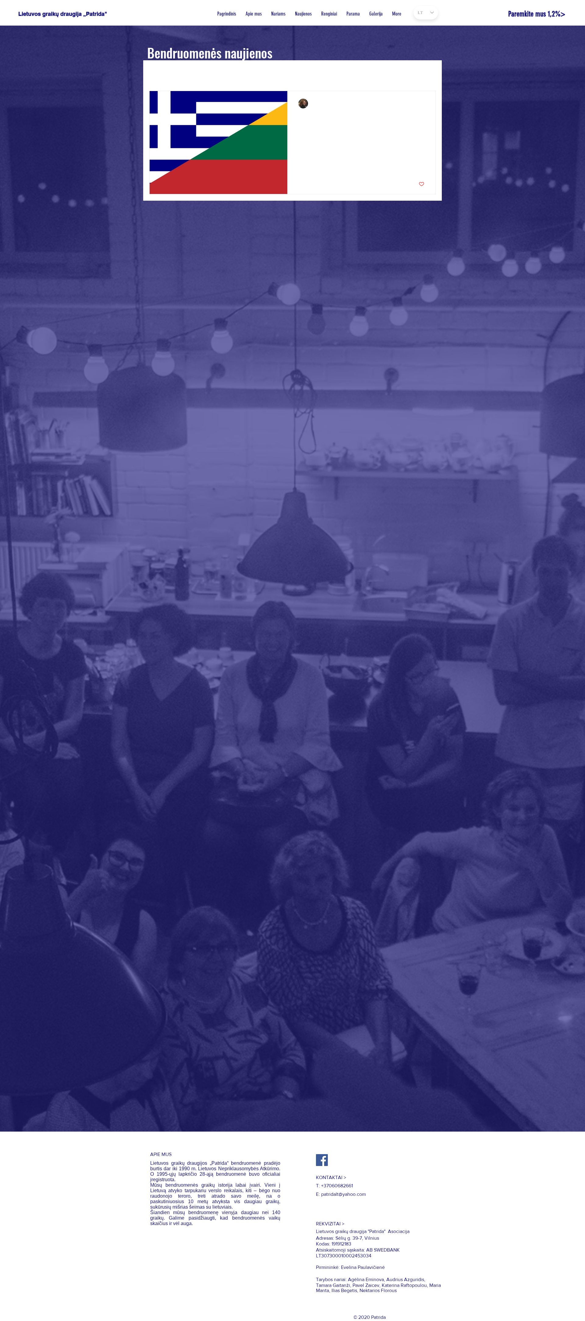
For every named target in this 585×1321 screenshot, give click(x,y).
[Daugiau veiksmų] (423, 103)
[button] (428, 73)
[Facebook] (322, 1160)
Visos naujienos (166, 72)
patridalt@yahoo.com (343, 1194)
